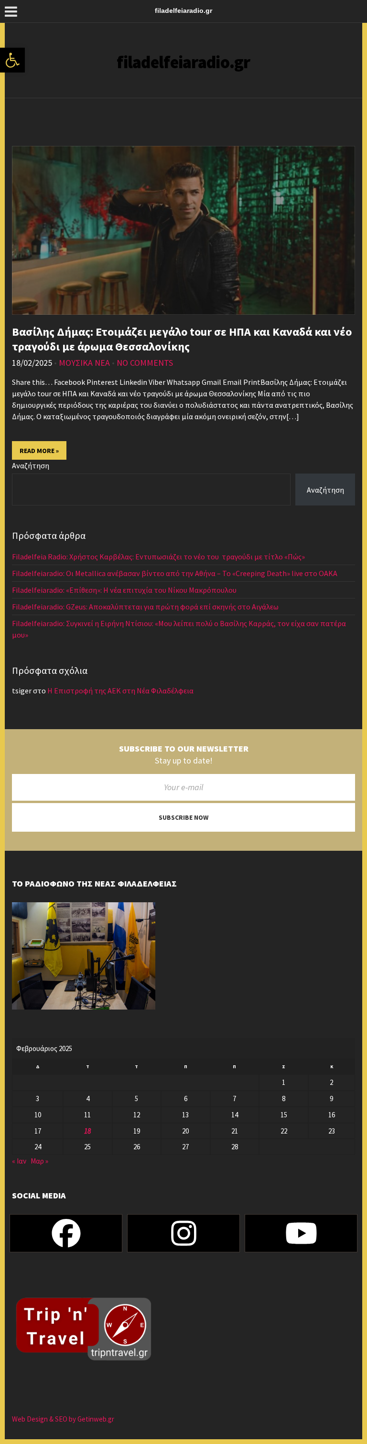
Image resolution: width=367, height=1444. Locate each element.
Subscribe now (183, 817)
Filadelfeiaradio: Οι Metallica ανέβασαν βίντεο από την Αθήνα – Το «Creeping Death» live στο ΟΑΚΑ (174, 573)
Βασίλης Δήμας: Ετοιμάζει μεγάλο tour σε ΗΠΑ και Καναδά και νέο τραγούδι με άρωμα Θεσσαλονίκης (182, 339)
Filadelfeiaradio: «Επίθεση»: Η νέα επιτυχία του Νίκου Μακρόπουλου (125, 590)
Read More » (39, 450)
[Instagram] (183, 1233)
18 (87, 1130)
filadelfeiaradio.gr (183, 62)
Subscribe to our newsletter (183, 748)
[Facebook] (66, 1233)
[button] (12, 60)
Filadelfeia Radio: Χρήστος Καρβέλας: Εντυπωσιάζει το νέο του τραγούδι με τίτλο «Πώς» (158, 556)
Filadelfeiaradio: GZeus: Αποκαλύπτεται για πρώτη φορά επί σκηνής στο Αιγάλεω (146, 606)
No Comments (145, 362)
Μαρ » (39, 1161)
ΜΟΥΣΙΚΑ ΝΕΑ (84, 362)
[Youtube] (301, 1233)
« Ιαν (19, 1161)
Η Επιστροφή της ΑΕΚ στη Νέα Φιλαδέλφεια (120, 690)
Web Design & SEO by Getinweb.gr (63, 1418)
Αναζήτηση (30, 465)
